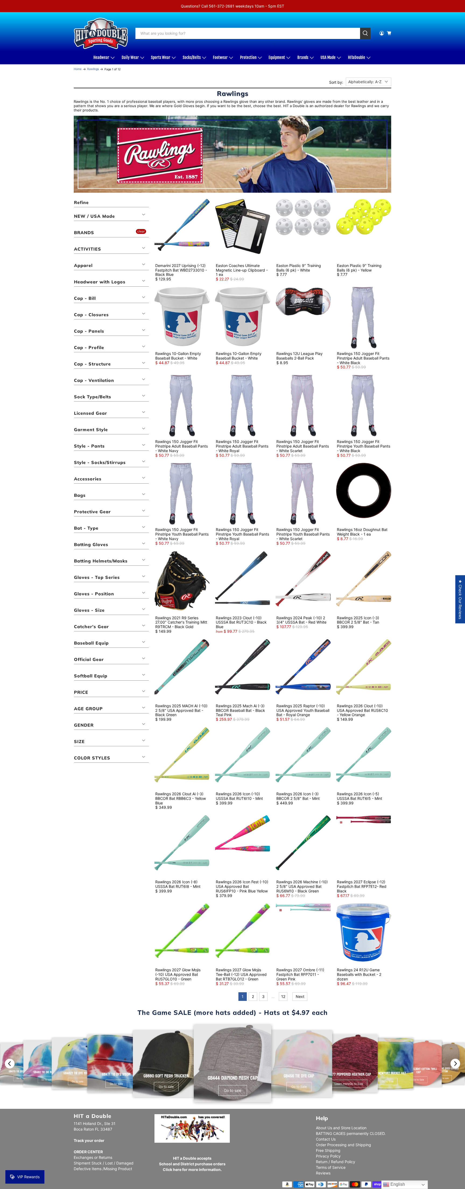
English (397, 1184)
